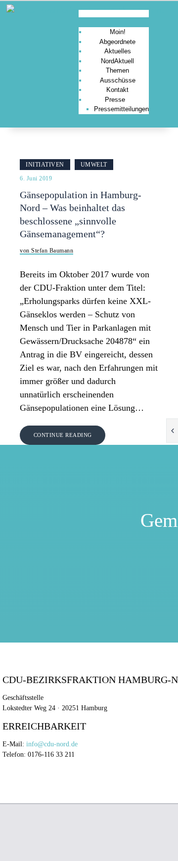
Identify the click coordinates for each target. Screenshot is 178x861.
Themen (117, 70)
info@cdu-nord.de (52, 744)
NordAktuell (117, 61)
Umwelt (94, 164)
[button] (114, 14)
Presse (115, 99)
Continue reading (63, 435)
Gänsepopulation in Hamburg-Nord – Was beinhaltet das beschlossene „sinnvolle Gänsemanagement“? (80, 214)
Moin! (118, 32)
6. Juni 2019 (36, 178)
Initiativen (45, 164)
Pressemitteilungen (121, 109)
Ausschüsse (117, 80)
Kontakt (117, 89)
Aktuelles (117, 51)
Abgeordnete (117, 41)
